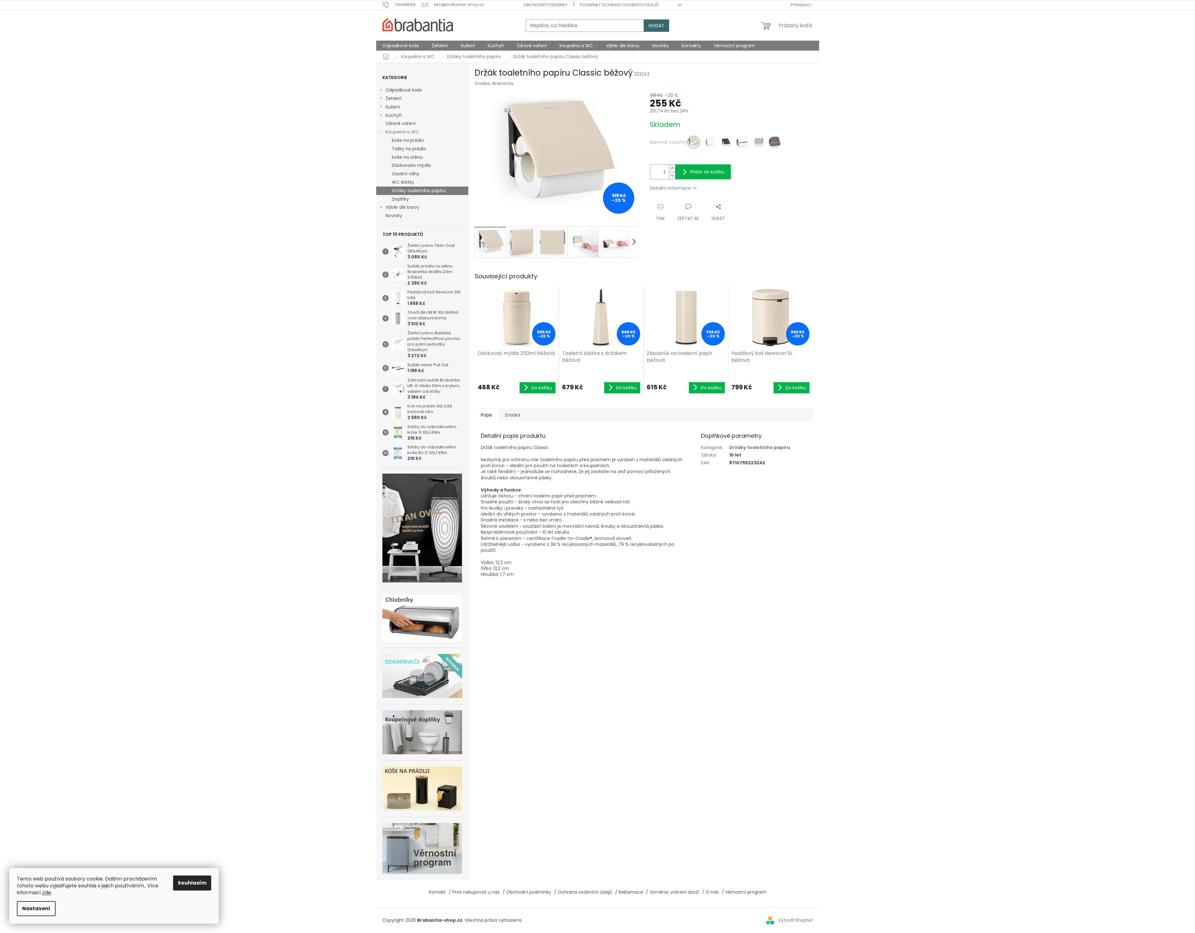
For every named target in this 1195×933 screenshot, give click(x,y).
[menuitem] (400, 46)
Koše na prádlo (408, 140)
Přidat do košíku (707, 172)
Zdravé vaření (401, 123)
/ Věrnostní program (744, 892)
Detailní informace (670, 188)
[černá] (726, 142)
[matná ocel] (758, 142)
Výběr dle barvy (402, 207)
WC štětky (403, 182)
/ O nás (710, 892)
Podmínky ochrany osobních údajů (619, 5)
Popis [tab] (486, 415)
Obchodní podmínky (545, 5)
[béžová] (693, 142)
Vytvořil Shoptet (795, 920)
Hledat (656, 25)
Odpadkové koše (404, 90)
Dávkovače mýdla (411, 165)
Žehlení (393, 98)
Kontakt (437, 892)
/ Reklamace (629, 892)
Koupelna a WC (402, 132)
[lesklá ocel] (742, 142)
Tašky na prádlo (409, 149)
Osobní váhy (405, 174)
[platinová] (775, 142)
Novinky (394, 215)
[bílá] (710, 142)
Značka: (494, 83)
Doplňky (400, 199)
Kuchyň (394, 115)
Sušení (393, 107)
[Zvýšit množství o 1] (672, 168)
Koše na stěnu (407, 157)
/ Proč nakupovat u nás (474, 892)
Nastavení (36, 908)
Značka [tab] (512, 415)
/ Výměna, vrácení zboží (672, 892)
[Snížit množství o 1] (672, 175)
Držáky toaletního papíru (419, 190)
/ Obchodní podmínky (527, 892)
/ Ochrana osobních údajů (583, 892)
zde (46, 892)
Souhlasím (192, 882)
